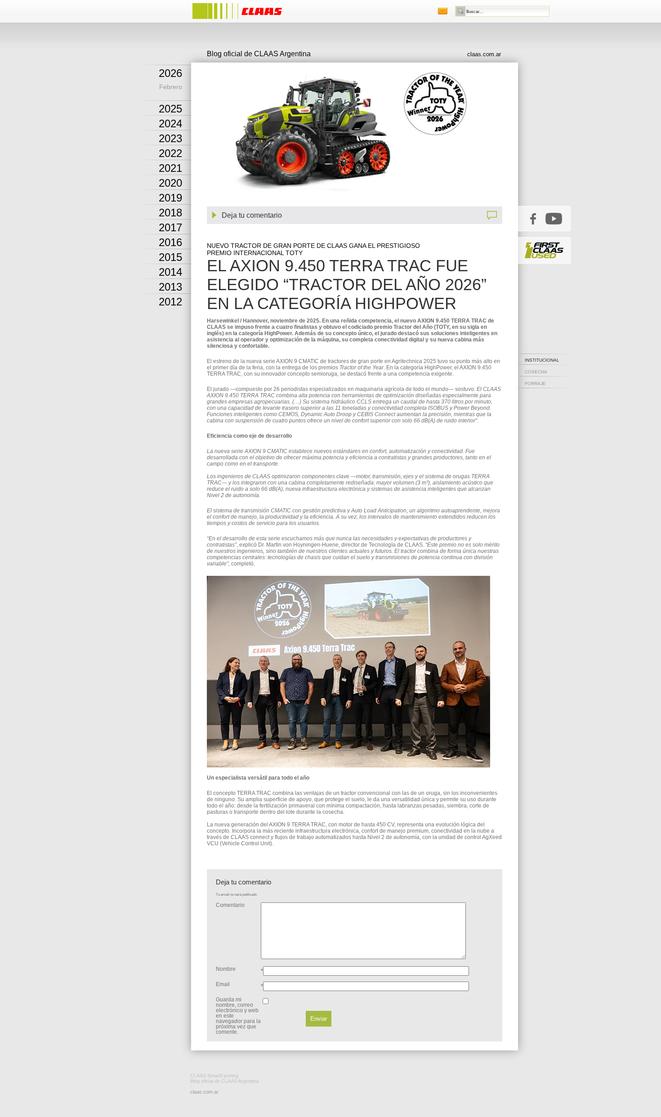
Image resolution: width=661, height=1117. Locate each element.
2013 (170, 287)
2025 (170, 109)
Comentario (230, 905)
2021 (170, 168)
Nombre (226, 969)
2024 (170, 123)
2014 (170, 272)
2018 (170, 212)
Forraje (535, 383)
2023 (170, 138)
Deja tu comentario (252, 215)
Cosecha (536, 371)
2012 (170, 302)
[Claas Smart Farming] (246, 20)
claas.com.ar (484, 54)
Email (223, 984)
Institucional (542, 360)
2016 (170, 242)
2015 (170, 257)
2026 (170, 73)
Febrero (170, 86)
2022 (170, 153)
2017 (170, 227)
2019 (170, 198)
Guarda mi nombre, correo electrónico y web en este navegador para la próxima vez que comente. (238, 1016)
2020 (170, 183)
